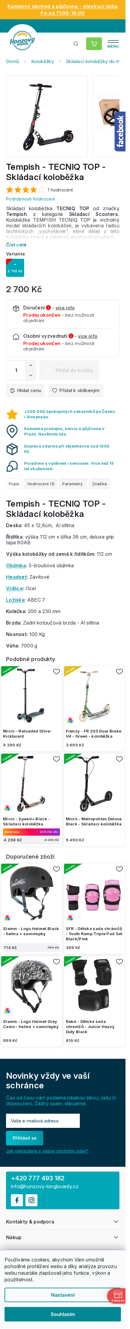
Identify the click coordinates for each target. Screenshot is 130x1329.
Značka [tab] (99, 483)
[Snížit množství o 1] (30, 375)
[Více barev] (94, 696)
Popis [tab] (14, 483)
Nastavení (63, 1295)
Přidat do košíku (74, 370)
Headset (16, 577)
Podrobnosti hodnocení (30, 198)
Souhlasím (63, 1314)
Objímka (16, 565)
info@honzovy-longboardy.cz (45, 1186)
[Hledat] (76, 43)
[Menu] (113, 43)
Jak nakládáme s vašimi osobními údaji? (47, 1150)
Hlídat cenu (29, 390)
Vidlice (14, 588)
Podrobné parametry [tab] (73, 483)
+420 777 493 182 (38, 1178)
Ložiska (15, 600)
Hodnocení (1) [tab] (41, 483)
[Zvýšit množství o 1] (30, 365)
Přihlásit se (25, 1138)
